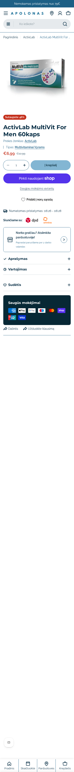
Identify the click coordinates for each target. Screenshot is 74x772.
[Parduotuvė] (51, 13)
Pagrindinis (10, 37)
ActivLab (29, 37)
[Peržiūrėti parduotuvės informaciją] (64, 239)
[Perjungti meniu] (5, 13)
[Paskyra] (60, 13)
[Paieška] (64, 24)
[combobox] (37, 24)
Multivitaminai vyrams (30, 147)
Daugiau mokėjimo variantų (37, 188)
